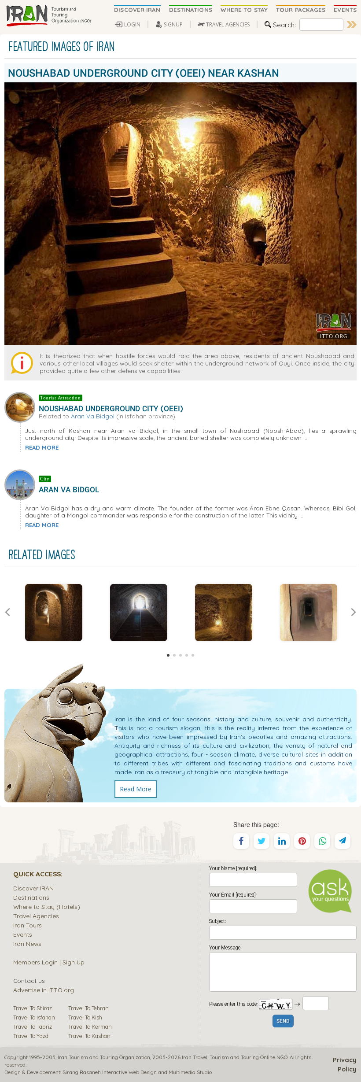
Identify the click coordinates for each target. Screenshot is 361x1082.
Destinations (31, 897)
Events (22, 934)
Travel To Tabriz (32, 1026)
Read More (135, 789)
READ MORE (42, 447)
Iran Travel (194, 1057)
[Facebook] (241, 841)
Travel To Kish (85, 1017)
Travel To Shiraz (32, 1008)
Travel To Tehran (88, 1008)
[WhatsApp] (322, 841)
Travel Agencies (36, 916)
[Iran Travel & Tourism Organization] (48, 16)
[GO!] (352, 25)
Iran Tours (27, 925)
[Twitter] (261, 841)
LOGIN (132, 24)
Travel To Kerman (90, 1026)
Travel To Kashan (89, 1035)
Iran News (27, 943)
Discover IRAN (33, 888)
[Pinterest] (302, 841)
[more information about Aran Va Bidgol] (21, 484)
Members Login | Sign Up (49, 962)
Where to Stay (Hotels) (46, 906)
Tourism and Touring (234, 1057)
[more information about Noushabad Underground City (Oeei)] (21, 406)
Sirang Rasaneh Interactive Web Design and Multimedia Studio (137, 1072)
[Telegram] (342, 841)
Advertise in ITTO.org (43, 989)
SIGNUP (173, 24)
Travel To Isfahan (34, 1017)
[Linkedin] (282, 841)
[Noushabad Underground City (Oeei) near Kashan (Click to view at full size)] (53, 612)
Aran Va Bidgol (92, 416)
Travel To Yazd (30, 1035)
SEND (283, 1021)
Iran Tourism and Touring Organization (104, 1057)
